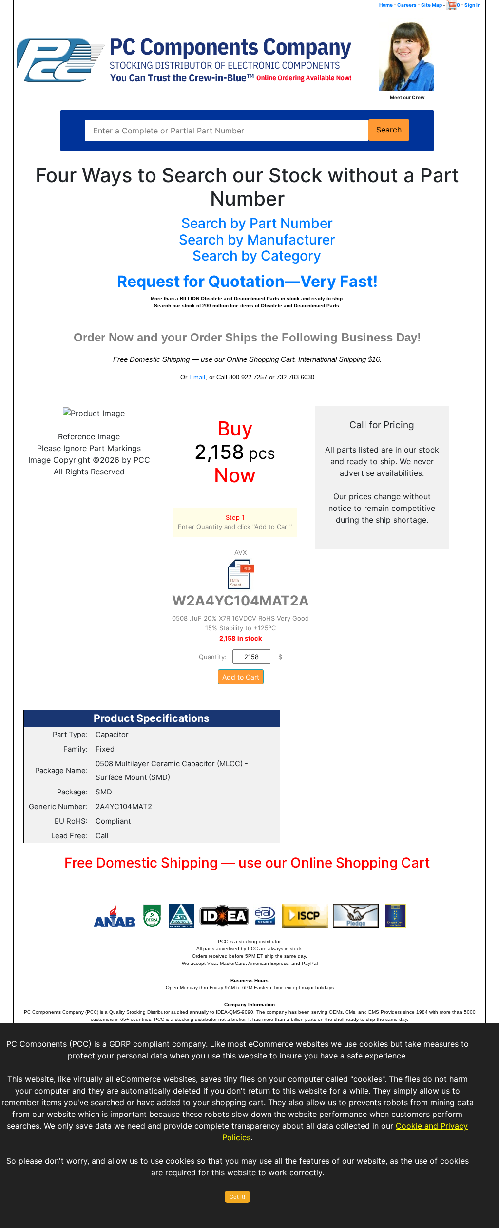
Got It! (237, 1196)
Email (197, 377)
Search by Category (256, 255)
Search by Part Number (257, 223)
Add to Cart (240, 677)
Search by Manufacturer (257, 239)
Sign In (472, 5)
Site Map (431, 5)
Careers (407, 5)
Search (389, 129)
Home (386, 5)
